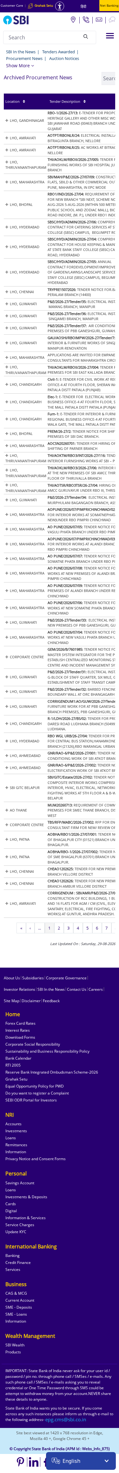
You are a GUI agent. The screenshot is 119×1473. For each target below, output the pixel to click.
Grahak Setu (16, 1079)
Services (12, 1269)
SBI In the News (21, 52)
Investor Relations (19, 989)
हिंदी (83, 6)
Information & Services (25, 1217)
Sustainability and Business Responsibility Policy (47, 1051)
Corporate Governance (66, 978)
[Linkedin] (33, 1462)
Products (13, 1352)
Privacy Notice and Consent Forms (35, 1158)
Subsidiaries (33, 978)
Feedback (51, 1000)
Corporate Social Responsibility (32, 1044)
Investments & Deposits (26, 1197)
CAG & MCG (16, 1293)
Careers (96, 989)
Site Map (11, 1000)
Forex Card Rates (20, 1023)
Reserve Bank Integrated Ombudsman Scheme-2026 (51, 1072)
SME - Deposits (18, 1307)
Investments (16, 1131)
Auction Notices (64, 58)
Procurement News (24, 58)
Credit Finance (18, 1262)
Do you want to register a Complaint (37, 1093)
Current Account (19, 1300)
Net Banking (109, 5)
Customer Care (12, 5)
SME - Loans (16, 1314)
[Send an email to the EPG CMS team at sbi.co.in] (66, 1419)
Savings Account (19, 1183)
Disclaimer (31, 1000)
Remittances (16, 1144)
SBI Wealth (14, 1345)
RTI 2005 (13, 1065)
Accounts (13, 1124)
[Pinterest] (20, 1462)
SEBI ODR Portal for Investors (31, 1100)
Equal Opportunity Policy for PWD (34, 1086)
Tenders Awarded (58, 52)
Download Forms (20, 1037)
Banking (12, 1255)
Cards (10, 1204)
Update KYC (15, 1231)
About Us (12, 978)
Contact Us (76, 989)
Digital (11, 1210)
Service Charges (19, 1224)
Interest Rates (17, 1030)
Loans (10, 1138)
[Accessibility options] (60, 6)
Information (15, 1151)
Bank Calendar (18, 1058)
